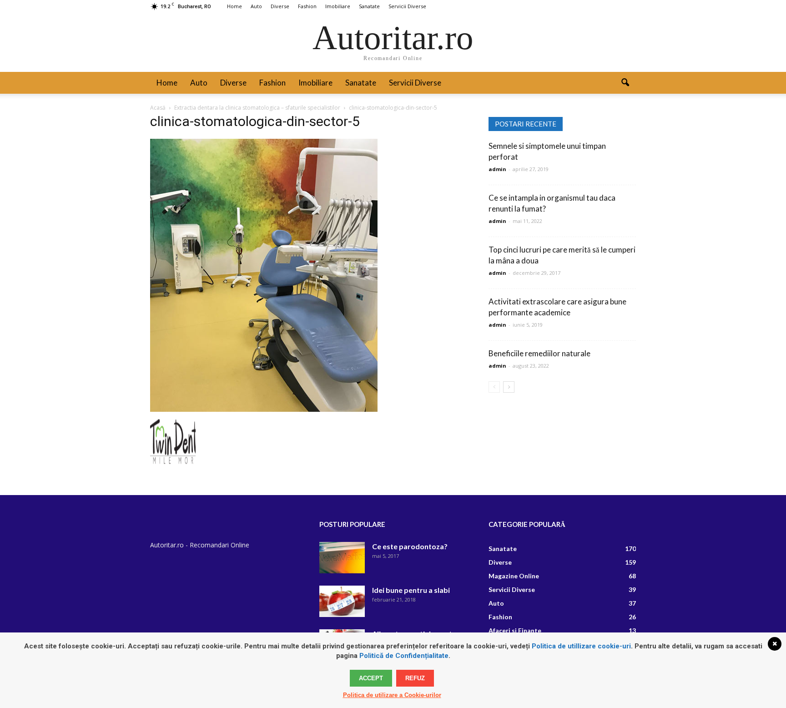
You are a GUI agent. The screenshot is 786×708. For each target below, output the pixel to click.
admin (497, 169)
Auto (256, 6)
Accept (371, 678)
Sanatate (369, 6)
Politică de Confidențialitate (403, 656)
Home (234, 6)
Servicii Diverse (407, 6)
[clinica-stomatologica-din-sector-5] (264, 409)
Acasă (158, 107)
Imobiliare (337, 6)
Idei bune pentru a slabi (411, 590)
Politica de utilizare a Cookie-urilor (392, 695)
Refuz (415, 678)
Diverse (280, 6)
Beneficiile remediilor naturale (539, 353)
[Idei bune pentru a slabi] (342, 601)
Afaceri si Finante (515, 630)
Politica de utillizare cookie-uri (581, 646)
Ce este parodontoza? (410, 546)
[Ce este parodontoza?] (342, 557)
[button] (625, 83)
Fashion (307, 6)
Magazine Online (514, 576)
